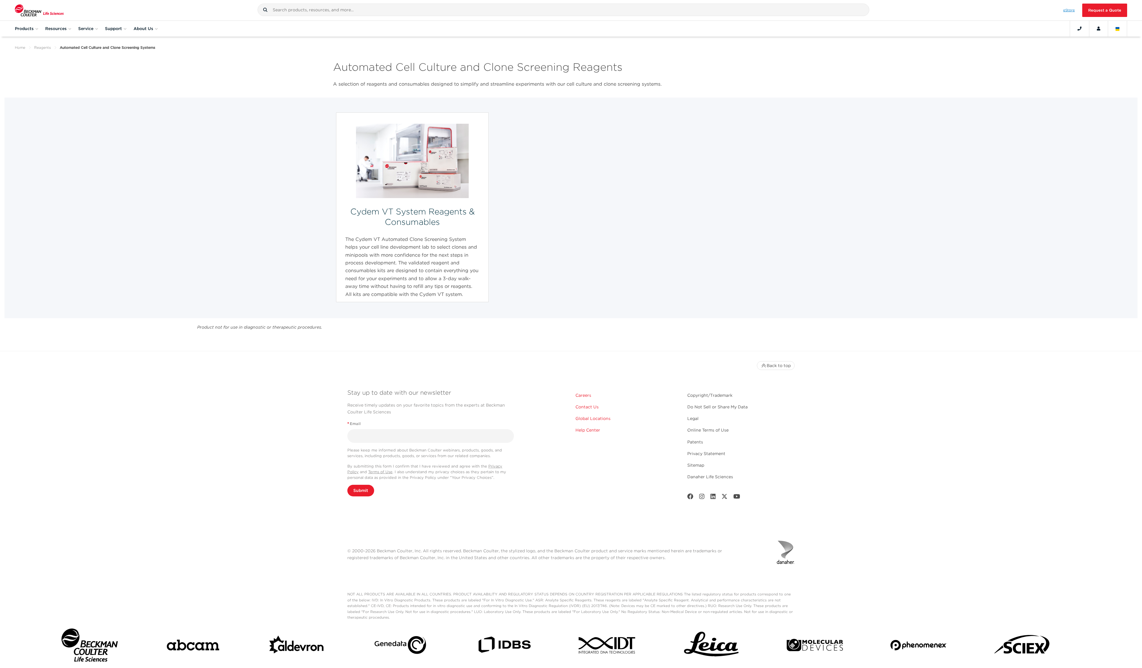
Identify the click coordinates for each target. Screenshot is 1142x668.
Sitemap (695, 465)
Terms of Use (380, 472)
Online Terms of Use (708, 430)
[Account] (1098, 28)
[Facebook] (690, 498)
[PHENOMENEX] (918, 646)
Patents (695, 442)
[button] (265, 9)
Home (20, 47)
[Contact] (1079, 28)
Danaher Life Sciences (710, 476)
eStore (1069, 10)
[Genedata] (400, 646)
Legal (693, 418)
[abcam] (193, 646)
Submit (360, 490)
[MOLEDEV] (814, 646)
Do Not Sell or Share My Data (717, 406)
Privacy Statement (706, 453)
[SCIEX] (1022, 646)
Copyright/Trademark (709, 395)
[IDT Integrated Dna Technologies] (607, 646)
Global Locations (593, 418)
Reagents (42, 47)
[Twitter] (724, 498)
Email (354, 423)
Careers (583, 395)
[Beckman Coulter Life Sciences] (39, 10)
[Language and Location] (1117, 28)
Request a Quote (1104, 10)
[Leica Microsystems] (711, 646)
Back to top (779, 365)
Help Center (587, 430)
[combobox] (563, 10)
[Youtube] (736, 498)
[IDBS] (504, 646)
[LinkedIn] (713, 498)
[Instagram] (702, 498)
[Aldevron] (296, 646)
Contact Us (587, 406)
